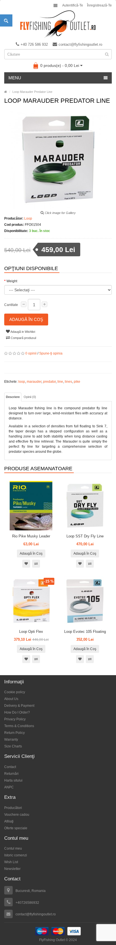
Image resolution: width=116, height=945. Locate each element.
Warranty (11, 739)
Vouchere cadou (16, 815)
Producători (13, 808)
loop (21, 382)
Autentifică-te (72, 5)
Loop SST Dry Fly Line (85, 536)
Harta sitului (13, 780)
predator (49, 382)
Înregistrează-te (99, 5)
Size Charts (13, 746)
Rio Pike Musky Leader (31, 536)
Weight (11, 281)
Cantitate (11, 305)
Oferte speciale (15, 828)
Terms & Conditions (19, 726)
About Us (11, 699)
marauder (34, 382)
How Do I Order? (17, 712)
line (60, 382)
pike (77, 382)
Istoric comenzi (15, 855)
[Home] (5, 91)
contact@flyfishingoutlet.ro (80, 44)
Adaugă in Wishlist (22, 331)
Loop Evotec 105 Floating (85, 631)
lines (68, 382)
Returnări (11, 774)
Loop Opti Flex (31, 631)
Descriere (13, 397)
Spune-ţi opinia (51, 353)
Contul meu (13, 848)
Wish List (11, 862)
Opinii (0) (30, 397)
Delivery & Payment (19, 706)
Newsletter (12, 869)
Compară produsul (23, 338)
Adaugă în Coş (26, 319)
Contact (10, 767)
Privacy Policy (15, 719)
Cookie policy (14, 692)
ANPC (9, 787)
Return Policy (14, 733)
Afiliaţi (9, 821)
